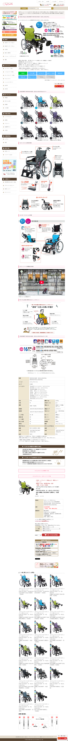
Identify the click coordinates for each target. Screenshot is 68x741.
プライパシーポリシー (33, 736)
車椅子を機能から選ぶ (44, 12)
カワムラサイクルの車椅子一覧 (42, 470)
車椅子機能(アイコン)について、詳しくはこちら (55, 80)
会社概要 (47, 1)
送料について (42, 736)
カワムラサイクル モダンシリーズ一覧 (42, 476)
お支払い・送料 (40, 1)
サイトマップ (50, 736)
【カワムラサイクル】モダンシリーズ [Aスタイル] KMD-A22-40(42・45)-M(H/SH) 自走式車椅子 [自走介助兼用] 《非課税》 (26, 591)
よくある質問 (54, 1)
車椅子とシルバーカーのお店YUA (25, 12)
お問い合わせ (61, 1)
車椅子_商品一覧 (36, 12)
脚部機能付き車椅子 (54, 12)
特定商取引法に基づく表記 (21, 736)
